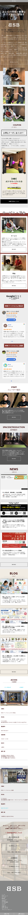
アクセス (4, 903)
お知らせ (4, 906)
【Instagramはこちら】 (14, 833)
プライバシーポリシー (7, 909)
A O (9, 324)
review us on (10, 319)
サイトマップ (5, 908)
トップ (3, 894)
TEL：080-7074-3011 (14, 872)
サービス (4, 897)
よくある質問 (5, 902)
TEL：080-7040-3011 (14, 852)
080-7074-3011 (4, 808)
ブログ (3, 904)
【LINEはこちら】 (14, 846)
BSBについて (5, 896)
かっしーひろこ (11, 364)
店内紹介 (4, 901)
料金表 (3, 898)
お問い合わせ (5, 907)
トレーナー (4, 899)
